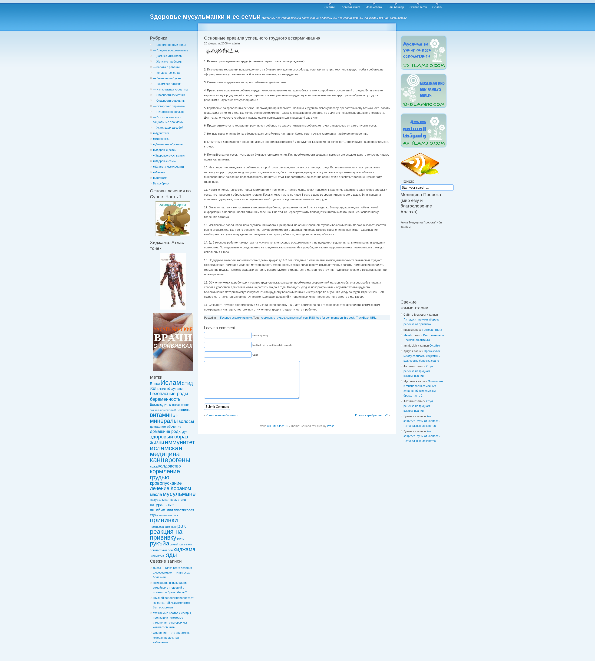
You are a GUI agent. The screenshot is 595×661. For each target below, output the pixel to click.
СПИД (187, 383)
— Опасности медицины (169, 100)
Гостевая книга (350, 7)
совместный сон (161, 550)
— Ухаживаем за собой (168, 127)
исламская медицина (166, 450)
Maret (407, 335)
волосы (186, 421)
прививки (164, 520)
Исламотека (374, 7)
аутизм (176, 389)
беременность (165, 399)
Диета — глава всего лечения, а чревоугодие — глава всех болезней (173, 572)
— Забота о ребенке (166, 67)
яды (171, 555)
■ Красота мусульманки (168, 166)
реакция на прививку (166, 534)
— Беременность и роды (169, 45)
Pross (330, 426)
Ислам (170, 382)
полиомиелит (164, 515)
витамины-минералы (164, 417)
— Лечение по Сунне (167, 78)
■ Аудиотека (161, 133)
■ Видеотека (161, 138)
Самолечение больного (222, 415)
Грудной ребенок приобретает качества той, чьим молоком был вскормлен (173, 602)
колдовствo (169, 466)
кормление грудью (165, 474)
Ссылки (437, 7)
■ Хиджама (160, 178)
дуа (184, 432)
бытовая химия (179, 404)
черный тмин (157, 555)
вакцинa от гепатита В (163, 410)
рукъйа (159, 543)
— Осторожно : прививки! (169, 106)
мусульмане (179, 494)
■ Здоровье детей (164, 150)
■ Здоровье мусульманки (169, 155)
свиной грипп (177, 544)
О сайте (329, 7)
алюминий (164, 388)
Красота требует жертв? (371, 415)
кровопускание (166, 483)
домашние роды (166, 431)
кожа (154, 466)
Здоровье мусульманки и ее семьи (205, 16)
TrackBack (366, 317)
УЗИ (153, 389)
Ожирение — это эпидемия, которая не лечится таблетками (171, 637)
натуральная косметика (168, 499)
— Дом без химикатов (167, 56)
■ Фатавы (159, 172)
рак (181, 526)
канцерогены (170, 460)
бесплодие (159, 404)
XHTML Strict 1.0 (277, 426)
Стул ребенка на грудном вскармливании (418, 371)
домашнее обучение (165, 426)
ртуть (180, 538)
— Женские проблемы (167, 61)
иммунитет (180, 442)
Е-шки (155, 384)
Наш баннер (395, 7)
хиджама (184, 549)
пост (175, 515)
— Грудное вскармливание (170, 50)
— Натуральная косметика (170, 89)
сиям (189, 544)
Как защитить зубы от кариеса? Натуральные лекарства (421, 421)
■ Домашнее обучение (168, 144)
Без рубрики (161, 183)
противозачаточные (163, 526)
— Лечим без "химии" (167, 84)
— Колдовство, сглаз (166, 72)
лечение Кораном (170, 488)
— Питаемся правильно (169, 112)
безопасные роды (169, 393)
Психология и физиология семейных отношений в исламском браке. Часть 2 (170, 587)
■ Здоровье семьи (164, 161)
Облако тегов (418, 7)
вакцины (183, 410)
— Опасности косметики (169, 95)
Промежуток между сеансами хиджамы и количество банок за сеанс (421, 356)
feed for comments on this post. (332, 317)
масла (156, 494)
